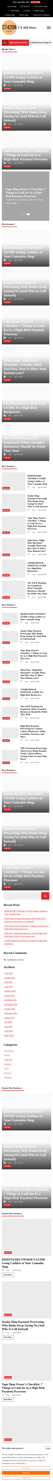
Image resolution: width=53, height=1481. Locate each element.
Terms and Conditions (41, 15)
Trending (7, 1078)
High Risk (8, 1060)
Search (45, 896)
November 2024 (10, 1004)
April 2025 (8, 987)
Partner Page (39, 11)
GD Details (15, 11)
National (7, 1064)
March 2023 (9, 1035)
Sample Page (10, 15)
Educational (9, 1051)
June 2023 (8, 1027)
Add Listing (11, 6)
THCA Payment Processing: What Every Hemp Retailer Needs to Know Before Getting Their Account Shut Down (33, 753)
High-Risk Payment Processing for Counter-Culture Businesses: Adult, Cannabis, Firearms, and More (33, 731)
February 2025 (10, 991)
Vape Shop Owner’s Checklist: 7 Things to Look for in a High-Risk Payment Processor (26, 155)
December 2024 (10, 1000)
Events (7, 1055)
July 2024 (8, 1022)
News (6, 1069)
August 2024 (9, 1018)
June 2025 (8, 982)
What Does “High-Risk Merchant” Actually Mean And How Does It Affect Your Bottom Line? (36, 545)
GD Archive (25, 6)
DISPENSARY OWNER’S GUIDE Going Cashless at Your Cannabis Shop (23, 77)
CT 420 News (27, 27)
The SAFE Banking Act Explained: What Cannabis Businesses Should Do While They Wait (37, 588)
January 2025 (9, 995)
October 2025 (9, 978)
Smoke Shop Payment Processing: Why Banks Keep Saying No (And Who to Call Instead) (37, 501)
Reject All (25, 1478)
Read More (8, 1275)
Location (27, 11)
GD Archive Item (40, 6)
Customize (26, 1468)
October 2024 (9, 1009)
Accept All (26, 1473)
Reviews (7, 1073)
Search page (24, 15)
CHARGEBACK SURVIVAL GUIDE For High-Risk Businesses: (25, 407)
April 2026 (8, 973)
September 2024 (10, 1013)
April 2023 (8, 1031)
